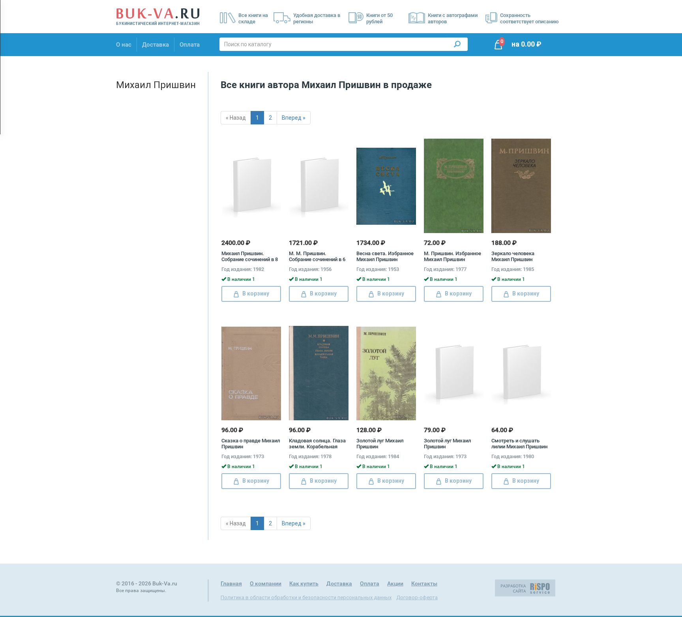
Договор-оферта (417, 597)
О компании (265, 583)
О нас (123, 44)
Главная (231, 583)
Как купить (304, 583)
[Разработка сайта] (525, 588)
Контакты (424, 583)
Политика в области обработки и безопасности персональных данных (306, 597)
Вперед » (293, 118)
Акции (395, 583)
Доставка (155, 44)
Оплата (190, 44)
